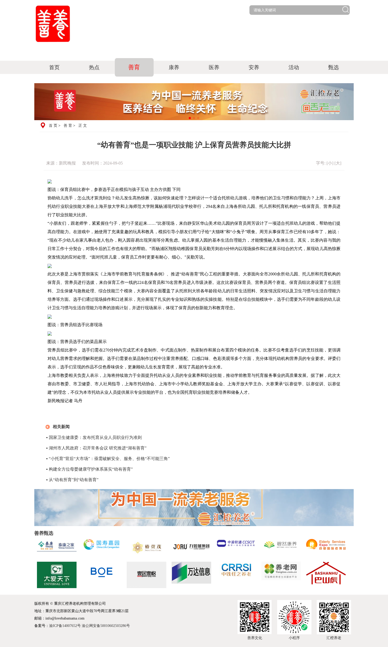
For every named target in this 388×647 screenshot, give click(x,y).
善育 (134, 67)
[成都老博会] (326, 547)
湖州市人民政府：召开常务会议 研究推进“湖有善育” (97, 448)
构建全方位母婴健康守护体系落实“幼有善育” (91, 469)
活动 (293, 67)
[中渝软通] (236, 547)
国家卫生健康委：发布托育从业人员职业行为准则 (95, 437)
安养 (254, 67)
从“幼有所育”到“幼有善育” (73, 479)
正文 (83, 126)
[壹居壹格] (146, 575)
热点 (94, 67)
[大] (337, 163)
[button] (190, 118)
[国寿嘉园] (101, 547)
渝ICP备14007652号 (65, 626)
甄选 (333, 67)
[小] (330, 163)
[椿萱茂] (146, 547)
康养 (174, 67)
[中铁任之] (236, 575)
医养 (214, 67)
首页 (54, 67)
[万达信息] (191, 575)
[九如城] (191, 547)
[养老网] (281, 575)
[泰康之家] (57, 547)
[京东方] (101, 575)
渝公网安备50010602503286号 (106, 626)
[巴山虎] (326, 575)
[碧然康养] (281, 547)
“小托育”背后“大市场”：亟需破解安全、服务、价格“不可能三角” (109, 458)
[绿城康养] (57, 575)
